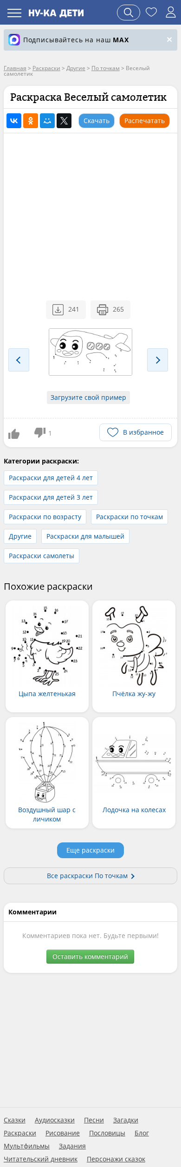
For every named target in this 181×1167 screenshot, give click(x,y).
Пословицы (107, 1133)
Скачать (97, 120)
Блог (142, 1133)
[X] (64, 120)
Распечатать (144, 120)
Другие (20, 536)
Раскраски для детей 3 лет (51, 497)
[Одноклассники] (30, 120)
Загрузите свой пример (88, 397)
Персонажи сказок (116, 1159)
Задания (72, 1146)
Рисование (62, 1133)
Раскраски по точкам (129, 516)
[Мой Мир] (47, 120)
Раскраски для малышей (85, 536)
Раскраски (20, 1133)
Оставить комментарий (90, 956)
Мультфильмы (27, 1146)
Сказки (15, 1120)
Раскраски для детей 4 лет (51, 477)
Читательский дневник (41, 1159)
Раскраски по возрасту (45, 516)
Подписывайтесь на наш (76, 39)
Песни (94, 1120)
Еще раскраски (90, 850)
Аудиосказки (55, 1120)
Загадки (125, 1120)
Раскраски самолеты (41, 555)
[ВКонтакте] (13, 120)
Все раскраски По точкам (87, 875)
